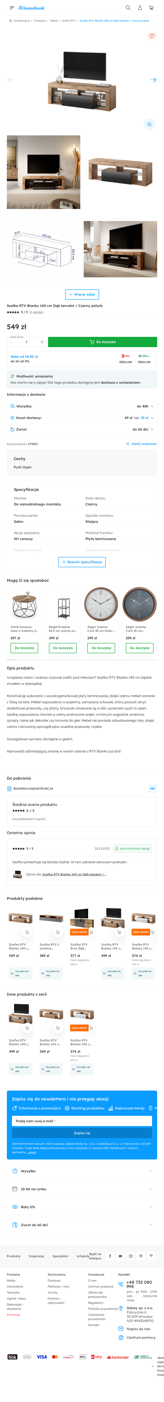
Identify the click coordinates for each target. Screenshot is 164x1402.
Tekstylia (13, 1292)
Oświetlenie (15, 1286)
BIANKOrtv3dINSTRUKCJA (33, 789)
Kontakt (94, 1325)
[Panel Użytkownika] (140, 7)
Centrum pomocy (141, 1337)
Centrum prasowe (100, 1286)
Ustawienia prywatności (97, 1317)
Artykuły (83, 1256)
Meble (11, 1280)
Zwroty (53, 1292)
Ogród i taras (16, 1298)
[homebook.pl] (31, 7)
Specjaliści (60, 1256)
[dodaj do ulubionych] (152, 36)
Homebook (96, 1274)
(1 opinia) (36, 312)
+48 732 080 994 (139, 1284)
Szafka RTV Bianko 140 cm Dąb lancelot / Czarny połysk (74, 874)
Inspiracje (36, 1256)
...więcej (31, 1152)
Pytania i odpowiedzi (56, 1301)
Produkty (13, 1256)
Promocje (13, 1315)
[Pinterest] (141, 1256)
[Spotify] (151, 1256)
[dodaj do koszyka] (27, 932)
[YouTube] (120, 1256)
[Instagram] (130, 1256)
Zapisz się (82, 1133)
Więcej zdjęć (84, 294)
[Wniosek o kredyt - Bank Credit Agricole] (143, 1357)
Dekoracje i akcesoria (15, 1307)
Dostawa (54, 1280)
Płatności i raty (58, 1286)
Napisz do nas (138, 1329)
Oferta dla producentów (97, 1295)
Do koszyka (24, 648)
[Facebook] (110, 1256)
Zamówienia (57, 1274)
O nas (92, 1280)
